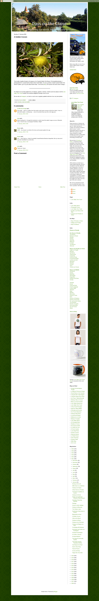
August (74, 468)
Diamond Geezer (75, 434)
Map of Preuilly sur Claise (77, 220)
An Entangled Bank (75, 422)
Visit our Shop (73, 311)
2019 (72, 557)
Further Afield (73, 288)
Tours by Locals (74, 87)
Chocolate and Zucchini (76, 410)
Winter (71, 308)
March (74, 478)
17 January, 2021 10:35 (22, 123)
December (75, 460)
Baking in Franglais (75, 418)
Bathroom (72, 241)
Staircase (72, 245)
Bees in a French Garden (77, 401)
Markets (71, 292)
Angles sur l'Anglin (74, 250)
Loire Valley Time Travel (76, 199)
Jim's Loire (73, 442)
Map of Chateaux (75, 224)
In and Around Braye (76, 415)
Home (40, 187)
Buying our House (74, 235)
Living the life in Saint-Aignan (77, 394)
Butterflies (72, 274)
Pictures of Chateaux (74, 298)
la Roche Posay (73, 257)
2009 (72, 577)
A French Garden (75, 429)
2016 (72, 563)
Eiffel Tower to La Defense (78, 485)
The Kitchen (72, 234)
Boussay (72, 251)
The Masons (73, 244)
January (75, 482)
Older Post (62, 187)
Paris (71, 296)
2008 (72, 579)
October (75, 464)
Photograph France (75, 207)
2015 (72, 565)
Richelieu (72, 262)
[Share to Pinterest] (34, 100)
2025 (72, 450)
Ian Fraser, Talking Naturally (77, 398)
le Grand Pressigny (74, 258)
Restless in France (75, 423)
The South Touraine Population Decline (77, 542)
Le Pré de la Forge (21, 108)
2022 (72, 456)
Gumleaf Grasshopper (77, 532)
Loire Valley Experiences (76, 403)
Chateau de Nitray (76, 520)
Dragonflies (72, 277)
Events (71, 284)
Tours (71, 265)
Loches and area (74, 260)
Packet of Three (73, 295)
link (45, 84)
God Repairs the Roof (77, 544)
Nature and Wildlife (74, 269)
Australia (20, 102)
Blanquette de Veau (76, 514)
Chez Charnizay (74, 437)
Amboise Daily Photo (76, 413)
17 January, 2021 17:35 (22, 132)
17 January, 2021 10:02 (22, 113)
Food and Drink (73, 285)
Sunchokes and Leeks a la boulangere (78, 530)
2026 (72, 448)
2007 (72, 581)
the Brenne (72, 252)
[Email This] (29, 100)
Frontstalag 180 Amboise (78, 527)
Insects (71, 272)
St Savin (72, 264)
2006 (72, 583)
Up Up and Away (76, 550)
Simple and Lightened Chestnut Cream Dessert (78, 497)
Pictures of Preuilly (74, 230)
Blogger (55, 591)
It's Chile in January (76, 534)
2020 (72, 555)
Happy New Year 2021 (77, 552)
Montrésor (72, 261)
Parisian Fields (74, 439)
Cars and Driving (73, 305)
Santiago (74, 503)
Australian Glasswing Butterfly (77, 500)
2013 (72, 569)
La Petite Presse (75, 435)
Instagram (23, 96)
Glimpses (72, 289)
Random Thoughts (74, 303)
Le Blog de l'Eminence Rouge (78, 391)
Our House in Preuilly (75, 233)
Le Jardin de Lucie (75, 427)
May (74, 474)
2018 (72, 559)
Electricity (72, 240)
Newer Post (17, 187)
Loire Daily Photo (75, 430)
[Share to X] (32, 100)
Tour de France (73, 306)
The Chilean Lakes (76, 509)
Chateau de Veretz (76, 494)
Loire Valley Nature (75, 205)
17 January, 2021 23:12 (22, 150)
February (75, 480)
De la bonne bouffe (75, 425)
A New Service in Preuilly (78, 489)
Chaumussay (73, 254)
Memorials (72, 294)
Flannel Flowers (76, 548)
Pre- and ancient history (75, 301)
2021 (72, 458)
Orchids (71, 279)
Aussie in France (75, 432)
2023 (72, 454)
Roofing (71, 238)
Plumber (72, 237)
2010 (72, 575)
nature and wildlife (26, 102)
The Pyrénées (73, 302)
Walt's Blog (73, 441)
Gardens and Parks (74, 278)
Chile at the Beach (76, 518)
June (74, 472)
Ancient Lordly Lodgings (77, 505)
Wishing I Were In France (77, 399)
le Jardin (72, 243)
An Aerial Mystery (76, 536)
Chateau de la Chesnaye (78, 522)
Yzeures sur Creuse (74, 267)
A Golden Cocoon (76, 516)
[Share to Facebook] (33, 100)
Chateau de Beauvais (77, 507)
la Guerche (72, 255)
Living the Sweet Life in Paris (77, 396)
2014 (72, 567)
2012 (72, 571)
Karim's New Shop (76, 546)
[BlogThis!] (30, 100)
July (74, 470)
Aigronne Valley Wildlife (76, 408)
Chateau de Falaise (76, 487)
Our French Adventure (76, 411)
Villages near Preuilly (76, 222)
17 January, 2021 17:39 (22, 141)
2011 (72, 573)
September (75, 466)
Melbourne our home (76, 417)
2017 (72, 561)
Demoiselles (72, 275)
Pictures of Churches (74, 299)
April (74, 476)
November (75, 462)
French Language (74, 286)
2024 (72, 452)
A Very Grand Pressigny (76, 406)
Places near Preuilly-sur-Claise (77, 248)
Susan (18, 128)
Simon (74, 189)
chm (18, 118)
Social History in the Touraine (77, 393)
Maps (71, 291)
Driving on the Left (76, 483)
